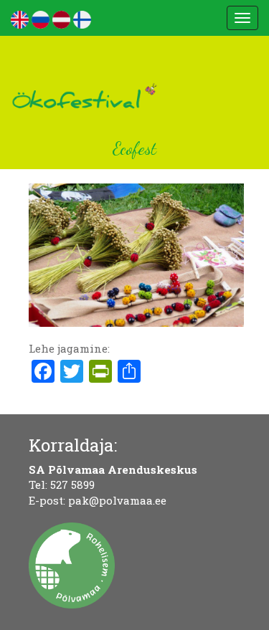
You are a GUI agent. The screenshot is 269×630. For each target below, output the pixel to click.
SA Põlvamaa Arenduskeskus (113, 469)
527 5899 (72, 484)
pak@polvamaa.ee (117, 500)
